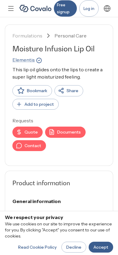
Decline (73, 247)
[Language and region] (107, 8)
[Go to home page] (35, 8)
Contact (33, 145)
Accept (100, 247)
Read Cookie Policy (37, 247)
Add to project (39, 104)
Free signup (63, 8)
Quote (31, 132)
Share (72, 90)
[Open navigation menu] (11, 8)
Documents (69, 132)
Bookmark (37, 90)
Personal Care (70, 36)
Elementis (23, 60)
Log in (89, 8)
